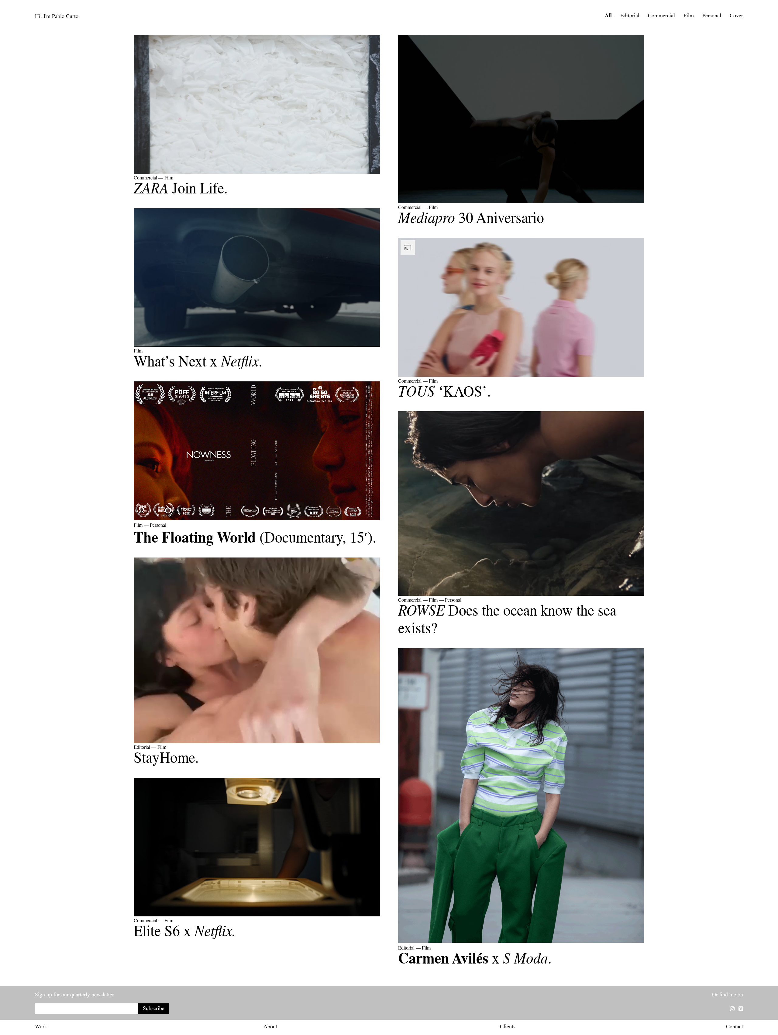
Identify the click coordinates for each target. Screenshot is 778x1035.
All (608, 16)
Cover (736, 16)
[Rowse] (521, 594)
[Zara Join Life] (257, 172)
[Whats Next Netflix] (257, 345)
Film (688, 16)
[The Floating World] (257, 520)
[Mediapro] (521, 202)
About (270, 1027)
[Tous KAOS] (521, 375)
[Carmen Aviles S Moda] (521, 942)
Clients (507, 1027)
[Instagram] (732, 1009)
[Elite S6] (257, 915)
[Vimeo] (740, 1009)
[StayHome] (257, 742)
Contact (734, 1027)
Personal (711, 16)
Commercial (661, 16)
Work (41, 1027)
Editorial (629, 16)
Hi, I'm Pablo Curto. (57, 17)
